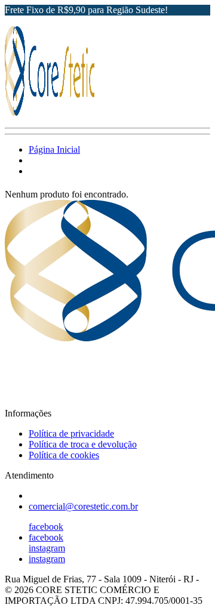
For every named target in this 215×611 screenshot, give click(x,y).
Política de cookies (64, 455)
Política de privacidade (71, 433)
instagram (47, 548)
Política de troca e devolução (83, 444)
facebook (46, 526)
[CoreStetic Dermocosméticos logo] (49, 112)
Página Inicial (54, 149)
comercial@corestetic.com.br (83, 506)
